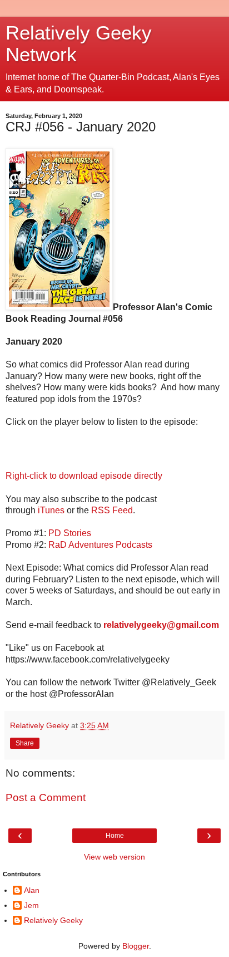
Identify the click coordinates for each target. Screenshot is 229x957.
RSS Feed (112, 510)
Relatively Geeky (53, 920)
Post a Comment (46, 797)
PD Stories (69, 533)
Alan (31, 890)
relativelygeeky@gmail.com (161, 625)
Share (25, 743)
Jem (31, 905)
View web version (114, 856)
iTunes (51, 510)
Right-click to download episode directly (84, 475)
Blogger (135, 945)
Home (115, 836)
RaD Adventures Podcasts (100, 544)
